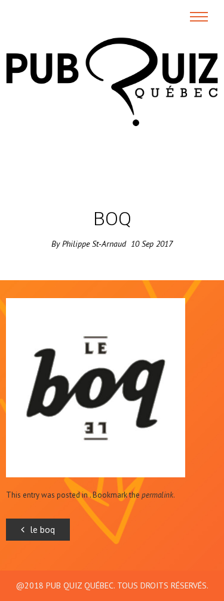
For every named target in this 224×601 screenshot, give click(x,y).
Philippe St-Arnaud (94, 243)
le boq (42, 530)
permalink (157, 495)
